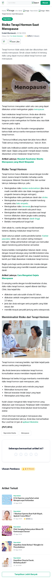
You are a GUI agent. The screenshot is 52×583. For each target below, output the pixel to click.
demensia (26, 206)
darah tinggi (35, 218)
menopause (39, 109)
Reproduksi (34, 11)
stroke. (45, 197)
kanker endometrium (31, 188)
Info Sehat (18, 11)
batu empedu (22, 203)
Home (4, 11)
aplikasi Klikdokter (30, 422)
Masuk (45, 3)
